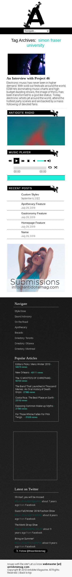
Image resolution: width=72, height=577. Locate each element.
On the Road (21, 321)
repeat (50, 167)
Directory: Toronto (24, 338)
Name (25, 232)
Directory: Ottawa (24, 343)
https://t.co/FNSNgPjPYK (28, 542)
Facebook (30, 505)
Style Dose (20, 311)
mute (34, 160)
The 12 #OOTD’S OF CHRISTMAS (32, 378)
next (23, 160)
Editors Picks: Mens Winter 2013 (32, 364)
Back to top (26, 572)
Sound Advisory (23, 316)
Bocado (19, 332)
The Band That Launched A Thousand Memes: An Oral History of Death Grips (35, 389)
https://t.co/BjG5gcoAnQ (28, 501)
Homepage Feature (33, 222)
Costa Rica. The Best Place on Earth (34, 397)
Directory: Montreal (25, 348)
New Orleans (22, 372)
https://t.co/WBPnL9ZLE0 (28, 529)
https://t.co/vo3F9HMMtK (28, 515)
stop (28, 160)
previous (10, 160)
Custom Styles (30, 194)
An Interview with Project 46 (28, 78)
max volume (49, 160)
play (16, 161)
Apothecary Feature (33, 203)
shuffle (55, 167)
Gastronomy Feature (34, 213)
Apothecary (21, 327)
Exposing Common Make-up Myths (34, 405)
